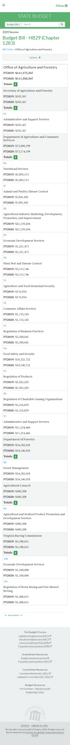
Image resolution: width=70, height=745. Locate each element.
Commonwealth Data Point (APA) (34, 643)
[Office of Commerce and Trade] (21, 615)
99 (4, 508)
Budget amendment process (34, 658)
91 (4, 280)
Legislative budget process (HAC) (34, 636)
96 (4, 393)
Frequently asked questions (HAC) (33, 661)
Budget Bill (13, 24)
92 (4, 303)
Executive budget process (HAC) (33, 639)
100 (5, 559)
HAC (40, 673)
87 (4, 186)
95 (4, 371)
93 (4, 326)
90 (4, 257)
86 (4, 163)
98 (4, 462)
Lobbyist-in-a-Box (39, 725)
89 (4, 235)
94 (4, 348)
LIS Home (25, 725)
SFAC (45, 673)
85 (4, 114)
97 (4, 416)
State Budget (34, 16)
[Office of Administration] (6, 615)
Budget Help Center (35, 692)
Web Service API (42, 688)
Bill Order (7, 49)
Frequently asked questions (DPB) (33, 646)
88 (4, 208)
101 (5, 581)
